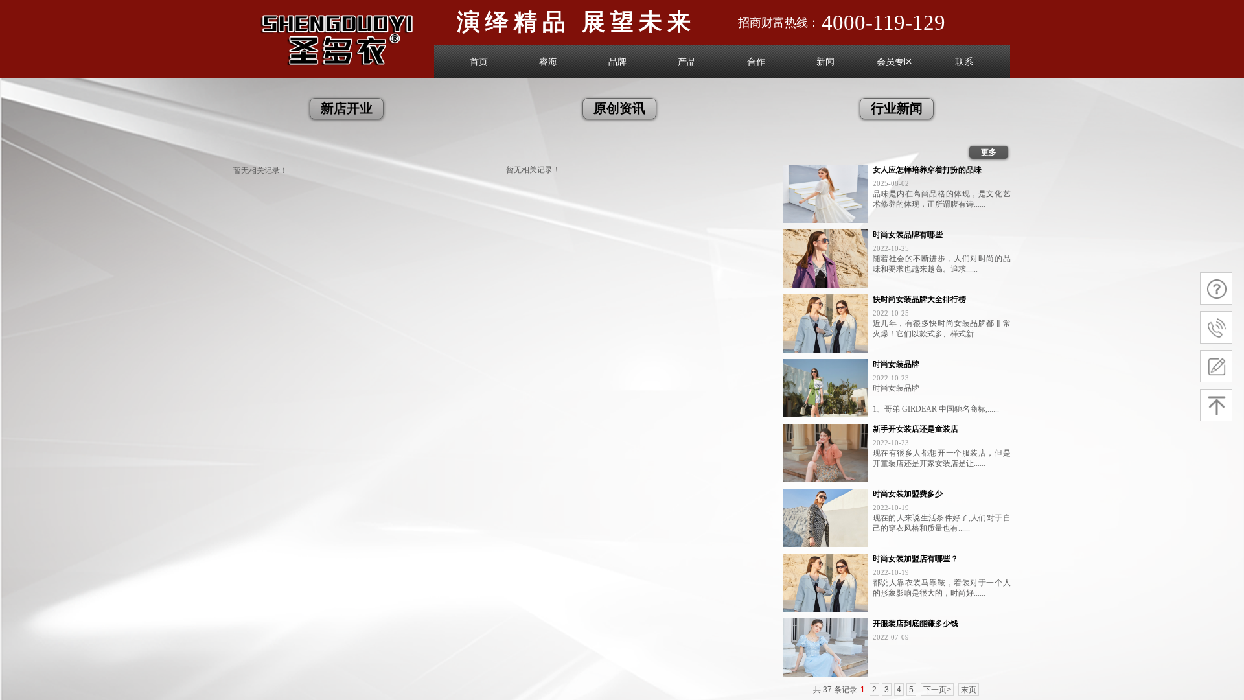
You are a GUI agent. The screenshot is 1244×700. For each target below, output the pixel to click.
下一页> (937, 689)
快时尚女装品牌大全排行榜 (919, 299)
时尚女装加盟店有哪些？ (915, 558)
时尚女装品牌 (896, 364)
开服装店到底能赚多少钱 (915, 623)
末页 (968, 689)
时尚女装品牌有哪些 (908, 234)
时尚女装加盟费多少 (908, 493)
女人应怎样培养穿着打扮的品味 (927, 169)
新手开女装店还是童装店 (915, 429)
